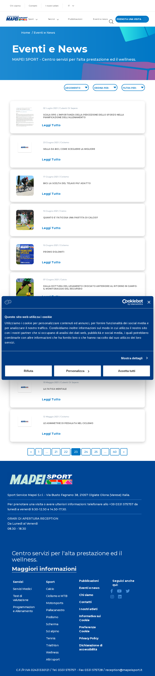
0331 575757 (67, 670)
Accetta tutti (126, 371)
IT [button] (69, 5)
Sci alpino (52, 631)
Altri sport (53, 659)
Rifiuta (28, 371)
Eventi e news (100, 19)
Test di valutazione (20, 598)
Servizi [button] (51, 19)
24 (87, 452)
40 (116, 452)
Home (25, 32)
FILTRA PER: (130, 88)
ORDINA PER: (102, 88)
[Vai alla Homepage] (15, 18)
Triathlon (52, 645)
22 (67, 452)
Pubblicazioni (75, 19)
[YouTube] (121, 591)
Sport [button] (31, 19)
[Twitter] (129, 591)
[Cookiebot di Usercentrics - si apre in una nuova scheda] (125, 302)
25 (97, 452)
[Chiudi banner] (149, 302)
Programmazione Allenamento (24, 609)
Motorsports (54, 603)
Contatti (33, 5)
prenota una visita (129, 19)
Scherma (52, 624)
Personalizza (75, 371)
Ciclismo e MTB (56, 596)
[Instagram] (113, 597)
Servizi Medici (22, 589)
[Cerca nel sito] (111, 22)
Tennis (51, 638)
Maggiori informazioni (44, 568)
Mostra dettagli (132, 358)
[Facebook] (113, 591)
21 (57, 452)
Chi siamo (15, 5)
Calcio (50, 589)
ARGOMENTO (73, 88)
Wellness (52, 652)
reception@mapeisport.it (123, 670)
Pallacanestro (55, 610)
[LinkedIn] (121, 597)
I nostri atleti (52, 5)
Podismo (52, 617)
